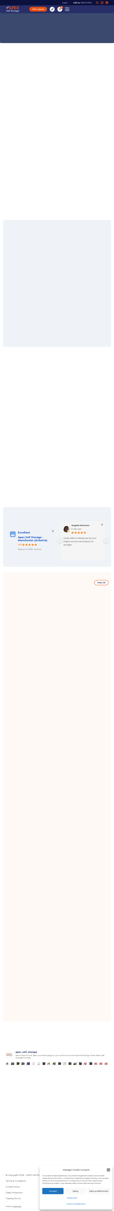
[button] (108, 1169)
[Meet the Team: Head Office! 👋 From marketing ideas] (85, 1063)
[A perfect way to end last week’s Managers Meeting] (44, 1063)
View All (101, 582)
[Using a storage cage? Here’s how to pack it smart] (59, 1063)
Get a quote (38, 9)
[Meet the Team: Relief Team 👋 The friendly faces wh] (96, 1063)
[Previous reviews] (59, 541)
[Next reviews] (106, 541)
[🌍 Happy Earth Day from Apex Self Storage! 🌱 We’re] (49, 1063)
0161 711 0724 (86, 3)
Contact (11, 1180)
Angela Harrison (80, 525)
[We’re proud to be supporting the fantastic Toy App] (23, 1063)
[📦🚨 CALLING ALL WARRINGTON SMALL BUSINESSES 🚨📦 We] (28, 1063)
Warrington (13, 1156)
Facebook (107, 2)
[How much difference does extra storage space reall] (18, 1063)
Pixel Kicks (17, 1206)
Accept (53, 1191)
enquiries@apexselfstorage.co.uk (26, 1122)
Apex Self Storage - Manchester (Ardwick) (32, 539)
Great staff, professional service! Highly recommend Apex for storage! (79, 541)
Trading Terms (13, 1198)
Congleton (12, 1147)
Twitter (97, 2)
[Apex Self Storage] (13, 9)
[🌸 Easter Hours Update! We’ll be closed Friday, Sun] (64, 1063)
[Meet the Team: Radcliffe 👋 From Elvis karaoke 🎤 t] (106, 1063)
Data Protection (14, 1192)
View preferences (98, 1191)
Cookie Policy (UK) (17, 1185)
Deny (75, 1191)
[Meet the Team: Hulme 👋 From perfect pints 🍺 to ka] (101, 1063)
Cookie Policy (72, 1198)
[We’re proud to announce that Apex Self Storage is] (7, 1063)
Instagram (102, 2)
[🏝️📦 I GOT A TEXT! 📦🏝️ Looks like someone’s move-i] (38, 1063)
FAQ (8, 1167)
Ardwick (11, 1142)
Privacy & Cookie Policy (76, 1204)
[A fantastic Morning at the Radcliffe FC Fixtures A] (12, 1063)
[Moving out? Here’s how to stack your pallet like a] (70, 1063)
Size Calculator (19, 185)
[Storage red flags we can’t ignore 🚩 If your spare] (33, 1063)
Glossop (63, 1147)
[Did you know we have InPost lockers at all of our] (54, 1063)
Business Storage (16, 1176)
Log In (65, 3)
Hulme (10, 1152)
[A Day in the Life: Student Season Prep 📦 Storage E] (80, 1063)
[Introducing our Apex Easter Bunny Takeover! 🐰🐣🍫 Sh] (75, 1063)
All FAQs (101, 369)
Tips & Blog (13, 1171)
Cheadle (63, 1142)
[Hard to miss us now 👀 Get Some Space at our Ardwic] (90, 1063)
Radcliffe (63, 1152)
